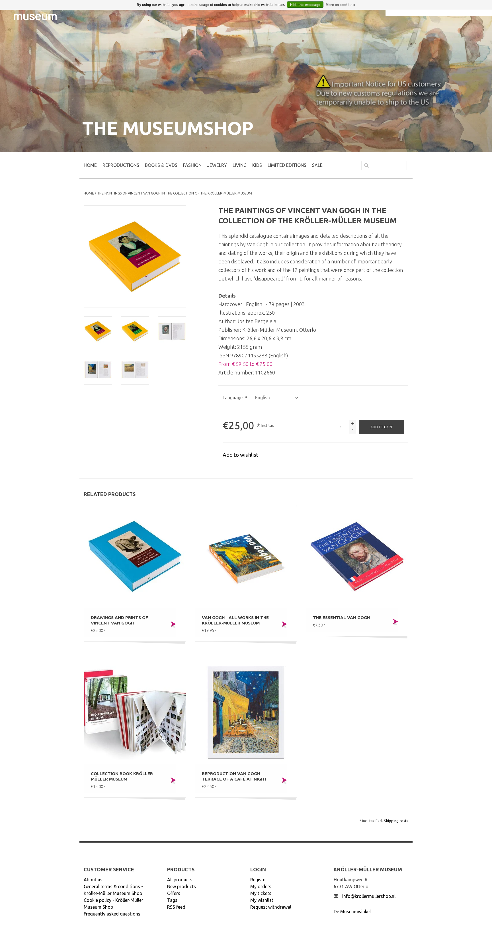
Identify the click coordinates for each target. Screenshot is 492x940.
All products (179, 879)
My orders (260, 886)
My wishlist (261, 900)
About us (93, 879)
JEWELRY (217, 165)
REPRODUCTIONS (120, 165)
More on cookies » (340, 5)
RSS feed (176, 907)
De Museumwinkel (352, 911)
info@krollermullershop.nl (368, 896)
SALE (317, 165)
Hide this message (305, 5)
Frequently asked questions (112, 913)
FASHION (192, 165)
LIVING (240, 165)
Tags (172, 900)
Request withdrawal (270, 907)
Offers (173, 893)
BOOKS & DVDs (161, 165)
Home (90, 165)
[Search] (364, 166)
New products (181, 886)
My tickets (260, 893)
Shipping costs (396, 821)
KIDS (257, 165)
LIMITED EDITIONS (287, 165)
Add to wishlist (240, 455)
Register (258, 879)
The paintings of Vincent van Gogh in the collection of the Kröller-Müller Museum (174, 193)
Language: (235, 397)
